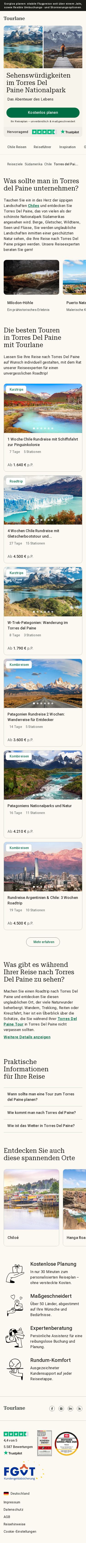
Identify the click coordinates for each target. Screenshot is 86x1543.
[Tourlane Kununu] (79, 1408)
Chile (48, 164)
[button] (14, 18)
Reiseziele (15, 164)
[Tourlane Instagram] (61, 1408)
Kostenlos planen (43, 112)
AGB (7, 1517)
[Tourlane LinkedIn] (70, 1408)
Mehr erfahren (43, 942)
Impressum (12, 1502)
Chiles (33, 206)
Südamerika (34, 164)
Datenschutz (13, 1509)
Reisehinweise (14, 1524)
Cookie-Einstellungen (20, 1531)
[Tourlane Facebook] (52, 1408)
